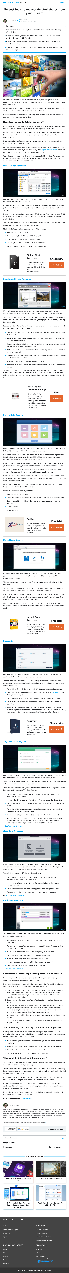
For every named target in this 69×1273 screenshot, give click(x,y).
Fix (4, 1253)
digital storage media (49, 150)
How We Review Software (44, 1240)
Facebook (12, 1219)
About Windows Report (10, 1230)
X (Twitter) (17, 1219)
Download (55, 399)
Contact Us (6, 1233)
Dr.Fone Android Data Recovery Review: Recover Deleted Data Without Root (18, 1205)
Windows (6, 1264)
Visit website (55, 265)
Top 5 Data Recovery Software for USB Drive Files (50, 1204)
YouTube (22, 1219)
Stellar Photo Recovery (14, 166)
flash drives (56, 693)
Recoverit (8, 641)
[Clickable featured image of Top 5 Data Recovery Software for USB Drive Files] (51, 1193)
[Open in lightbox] (34, 183)
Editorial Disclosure (42, 1233)
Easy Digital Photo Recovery (17, 279)
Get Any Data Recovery (14, 826)
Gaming (5, 1260)
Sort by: (52, 1147)
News (5, 1249)
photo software (26, 1099)
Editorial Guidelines (42, 1230)
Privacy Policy (40, 1256)
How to (5, 1256)
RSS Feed (39, 1249)
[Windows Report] (17, 2)
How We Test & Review (43, 1237)
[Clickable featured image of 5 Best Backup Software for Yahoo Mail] (18, 1169)
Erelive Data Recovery (14, 415)
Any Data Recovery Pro (14, 742)
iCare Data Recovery (13, 831)
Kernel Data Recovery (14, 540)
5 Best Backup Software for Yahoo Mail (18, 1180)
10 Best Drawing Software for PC (51, 1179)
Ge (6, 895)
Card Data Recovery (13, 900)
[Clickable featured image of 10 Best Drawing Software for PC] (51, 1169)
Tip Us (5, 1237)
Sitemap (38, 1253)
